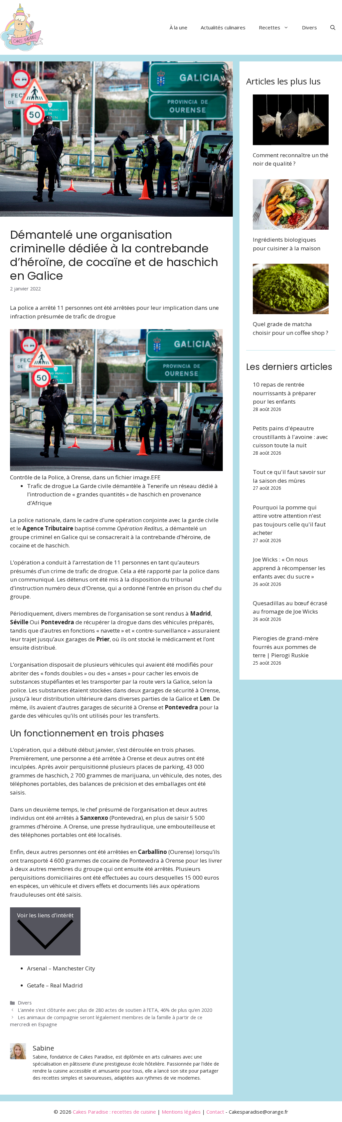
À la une (178, 27)
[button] (333, 27)
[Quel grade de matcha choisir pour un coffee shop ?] (291, 310)
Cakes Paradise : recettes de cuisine (114, 1111)
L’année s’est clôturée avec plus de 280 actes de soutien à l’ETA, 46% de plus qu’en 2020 (115, 1010)
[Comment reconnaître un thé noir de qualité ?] (291, 141)
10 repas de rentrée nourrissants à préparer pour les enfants (284, 393)
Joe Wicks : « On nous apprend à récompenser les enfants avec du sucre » (289, 567)
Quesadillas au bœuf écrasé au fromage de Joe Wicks (290, 607)
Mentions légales (181, 1111)
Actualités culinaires (223, 27)
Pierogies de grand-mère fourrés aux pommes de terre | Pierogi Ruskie (285, 646)
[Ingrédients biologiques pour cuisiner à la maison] (291, 225)
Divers (309, 27)
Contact (215, 1111)
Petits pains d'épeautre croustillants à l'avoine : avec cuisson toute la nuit (290, 436)
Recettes (269, 27)
